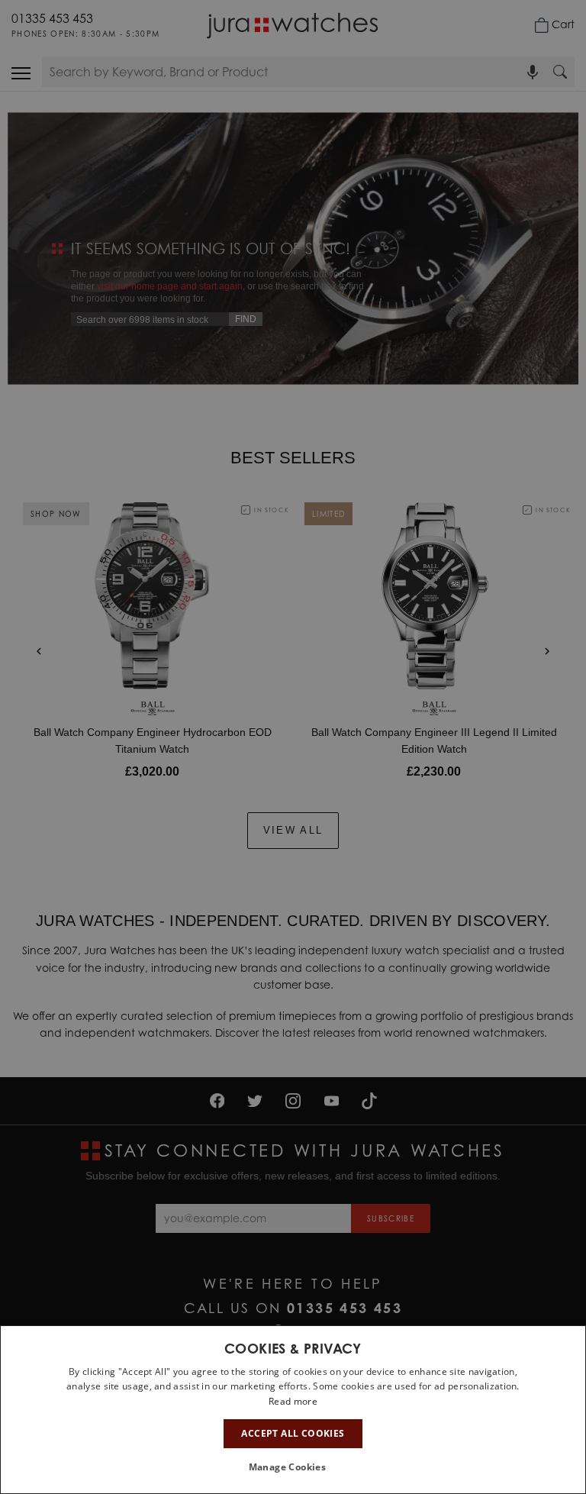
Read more (293, 1401)
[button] (293, 1467)
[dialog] (293, 1409)
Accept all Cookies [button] (292, 1433)
